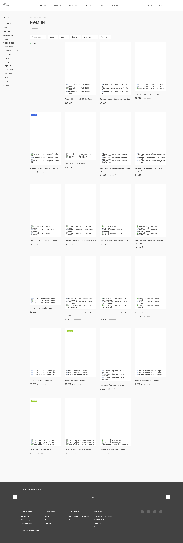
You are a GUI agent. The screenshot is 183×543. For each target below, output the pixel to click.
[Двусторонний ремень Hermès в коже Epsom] (116, 138)
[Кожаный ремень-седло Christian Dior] (45, 138)
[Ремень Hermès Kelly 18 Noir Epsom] (80, 69)
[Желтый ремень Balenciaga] (45, 280)
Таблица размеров (26, 523)
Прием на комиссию (51, 527)
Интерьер (7, 85)
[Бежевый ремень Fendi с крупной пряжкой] (151, 138)
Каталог (43, 5)
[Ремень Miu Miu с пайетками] (45, 422)
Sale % (6, 17)
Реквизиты (97, 527)
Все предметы (9, 24)
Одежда (6, 31)
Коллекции (73, 5)
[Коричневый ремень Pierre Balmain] (116, 355)
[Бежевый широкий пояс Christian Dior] (116, 69)
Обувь (5, 81)
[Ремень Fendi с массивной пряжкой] (151, 283)
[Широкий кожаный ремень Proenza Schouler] (151, 210)
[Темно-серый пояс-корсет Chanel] (151, 66)
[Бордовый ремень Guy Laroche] (116, 422)
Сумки (5, 28)
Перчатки (9, 66)
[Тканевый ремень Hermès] (80, 352)
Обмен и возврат (26, 520)
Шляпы (8, 54)
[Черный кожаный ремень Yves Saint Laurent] (80, 283)
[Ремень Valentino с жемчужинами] (80, 422)
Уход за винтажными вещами (30, 530)
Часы (5, 39)
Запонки (8, 74)
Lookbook (48, 523)
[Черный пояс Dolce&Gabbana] (80, 136)
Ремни (8, 62)
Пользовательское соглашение (79, 516)
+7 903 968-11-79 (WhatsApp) (103, 516)
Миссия (47, 516)
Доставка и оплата (26, 516)
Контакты (116, 5)
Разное (8, 77)
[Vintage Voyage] (7, 5)
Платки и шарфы (12, 51)
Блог (103, 5)
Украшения (8, 35)
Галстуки (9, 70)
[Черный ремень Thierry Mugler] (151, 352)
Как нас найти (98, 523)
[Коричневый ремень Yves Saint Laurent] (80, 210)
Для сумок (9, 47)
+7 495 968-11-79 (99, 520)
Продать (89, 5)
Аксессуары (8, 43)
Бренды (57, 5)
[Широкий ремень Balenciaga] (45, 352)
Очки (7, 58)
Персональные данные (76, 520)
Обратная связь (26, 533)
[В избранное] (93, 45)
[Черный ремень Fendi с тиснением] (116, 210)
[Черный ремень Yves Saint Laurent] (45, 210)
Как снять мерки (26, 527)
